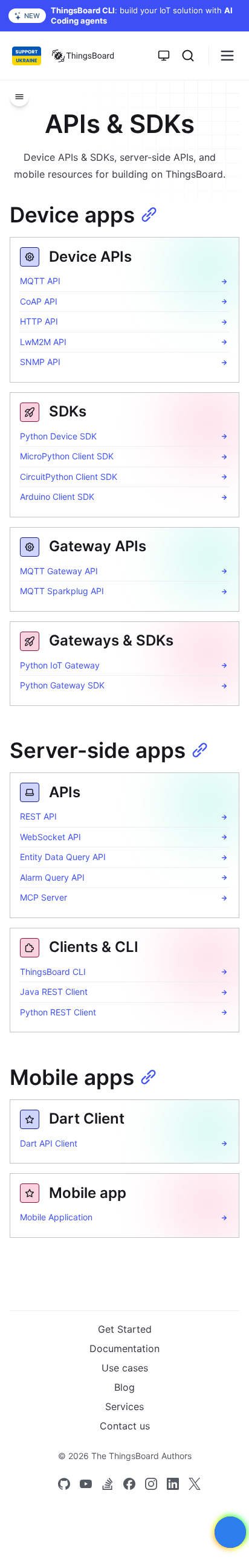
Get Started (125, 1329)
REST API (38, 816)
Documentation (124, 1348)
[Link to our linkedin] (173, 1484)
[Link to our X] (195, 1484)
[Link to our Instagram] (151, 1484)
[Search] (188, 56)
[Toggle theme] (164, 56)
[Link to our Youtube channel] (86, 1484)
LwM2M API (43, 342)
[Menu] (19, 96)
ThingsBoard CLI (53, 971)
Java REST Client (54, 991)
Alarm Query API (52, 877)
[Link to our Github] (64, 1484)
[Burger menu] (227, 55)
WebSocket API (50, 837)
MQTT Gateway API (59, 571)
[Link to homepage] (83, 55)
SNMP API (40, 362)
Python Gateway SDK (62, 685)
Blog (124, 1387)
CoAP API (38, 301)
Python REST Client (58, 1012)
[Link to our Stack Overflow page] (108, 1484)
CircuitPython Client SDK (68, 476)
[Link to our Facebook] (129, 1484)
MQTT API (40, 281)
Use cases (125, 1368)
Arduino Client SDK (57, 496)
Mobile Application (56, 1217)
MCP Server (43, 897)
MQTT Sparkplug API (62, 591)
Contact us (125, 1426)
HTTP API (39, 321)
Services (124, 1406)
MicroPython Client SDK (67, 456)
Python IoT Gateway (60, 665)
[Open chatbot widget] (230, 1532)
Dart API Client (48, 1143)
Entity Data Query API (63, 857)
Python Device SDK (58, 436)
